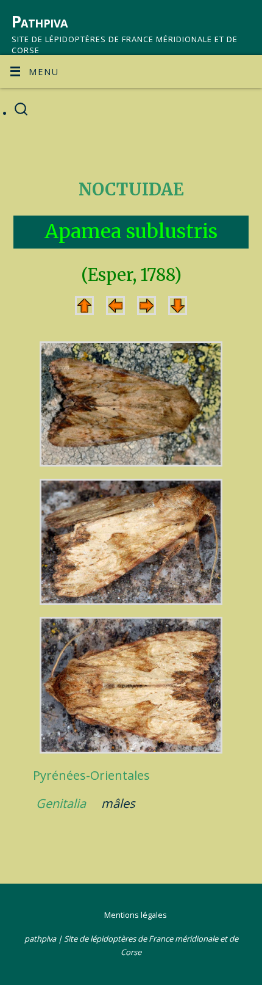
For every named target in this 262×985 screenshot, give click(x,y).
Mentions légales (135, 914)
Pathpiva (40, 21)
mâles (118, 803)
